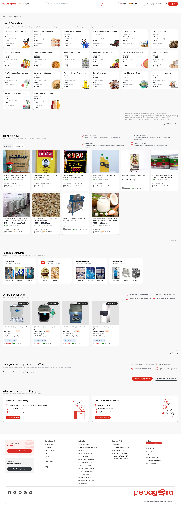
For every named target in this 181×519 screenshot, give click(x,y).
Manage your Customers (119, 453)
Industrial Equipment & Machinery (88, 447)
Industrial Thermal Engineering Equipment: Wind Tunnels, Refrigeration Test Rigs (19, 280)
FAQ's (147, 454)
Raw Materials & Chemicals (86, 468)
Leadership (48, 447)
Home (5, 16)
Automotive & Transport (85, 465)
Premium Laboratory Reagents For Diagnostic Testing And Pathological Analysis (80, 280)
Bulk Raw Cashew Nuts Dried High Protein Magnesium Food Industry (45, 280)
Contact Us (48, 456)
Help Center (149, 451)
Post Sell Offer (116, 444)
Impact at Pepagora (50, 450)
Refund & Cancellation (152, 457)
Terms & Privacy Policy (152, 463)
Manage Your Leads (118, 450)
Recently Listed (19, 146)
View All (174, 240)
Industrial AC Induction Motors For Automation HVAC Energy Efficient (135, 280)
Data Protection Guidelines (153, 460)
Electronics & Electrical (85, 462)
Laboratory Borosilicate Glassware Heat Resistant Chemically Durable (90, 280)
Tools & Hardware (83, 474)
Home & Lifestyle (83, 450)
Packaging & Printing (84, 477)
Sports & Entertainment (85, 471)
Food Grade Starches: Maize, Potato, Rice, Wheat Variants (100, 280)
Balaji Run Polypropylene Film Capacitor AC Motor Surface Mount (126, 280)
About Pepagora (49, 444)
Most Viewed (8, 146)
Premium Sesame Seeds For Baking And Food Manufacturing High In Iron (55, 280)
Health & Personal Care (85, 453)
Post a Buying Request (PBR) (120, 456)
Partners (47, 453)
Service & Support (83, 483)
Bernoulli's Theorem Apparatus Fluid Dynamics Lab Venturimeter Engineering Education (29, 280)
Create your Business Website (121, 447)
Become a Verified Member (120, 459)
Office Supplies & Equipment (86, 480)
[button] (138, 4)
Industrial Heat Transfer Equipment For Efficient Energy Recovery (9, 280)
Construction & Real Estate (86, 459)
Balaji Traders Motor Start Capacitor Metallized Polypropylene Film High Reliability (116, 280)
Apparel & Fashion (83, 444)
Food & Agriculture (83, 456)
